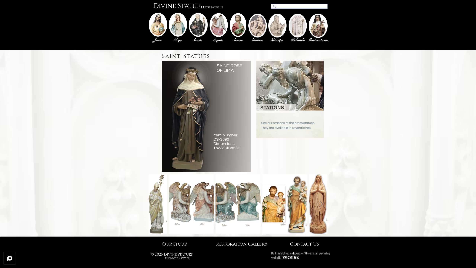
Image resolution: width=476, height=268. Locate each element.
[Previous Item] (155, 204)
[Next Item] (321, 204)
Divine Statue (177, 6)
